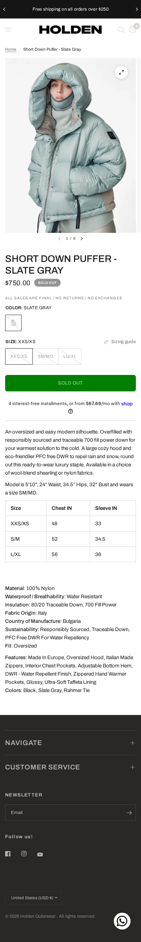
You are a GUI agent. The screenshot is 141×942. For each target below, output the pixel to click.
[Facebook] (12, 853)
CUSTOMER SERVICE (42, 767)
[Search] (121, 29)
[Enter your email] (129, 812)
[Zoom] (121, 72)
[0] (131, 29)
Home (10, 49)
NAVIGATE (23, 742)
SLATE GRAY (13, 323)
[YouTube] (44, 854)
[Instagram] (28, 853)
